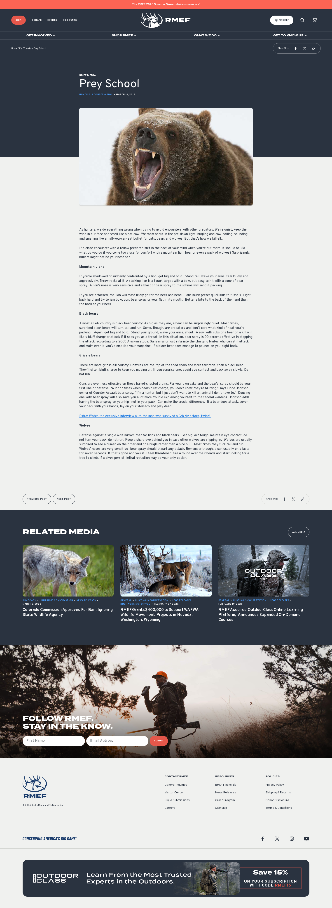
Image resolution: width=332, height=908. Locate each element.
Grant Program (225, 800)
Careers (170, 808)
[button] (295, 48)
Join (18, 20)
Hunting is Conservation (96, 94)
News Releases (225, 793)
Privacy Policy (275, 785)
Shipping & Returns (278, 793)
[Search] (302, 20)
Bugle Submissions (177, 800)
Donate (37, 20)
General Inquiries (176, 785)
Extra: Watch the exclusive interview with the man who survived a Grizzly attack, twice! (145, 416)
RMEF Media (25, 48)
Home (14, 48)
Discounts (70, 20)
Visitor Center (174, 793)
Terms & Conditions (279, 808)
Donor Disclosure (277, 800)
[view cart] (314, 20)
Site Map (221, 808)
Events (52, 20)
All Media (298, 532)
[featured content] (166, 878)
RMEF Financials (225, 785)
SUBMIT (159, 740)
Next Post (64, 499)
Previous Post (37, 499)
